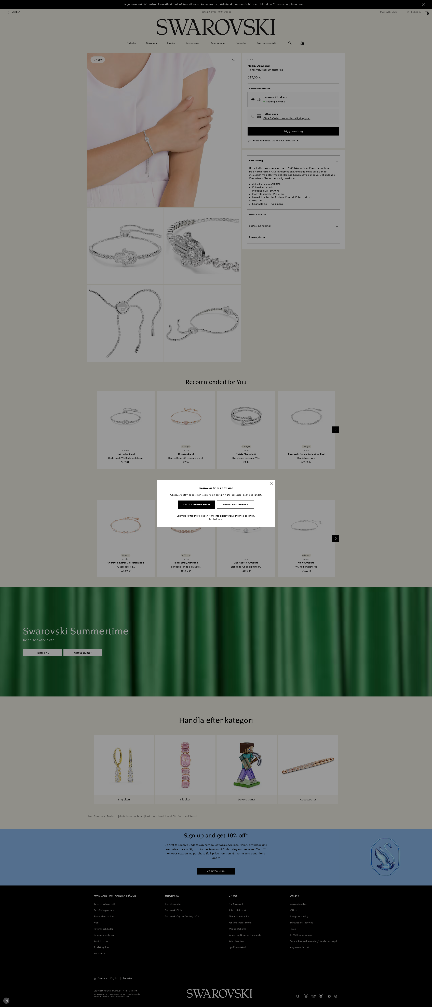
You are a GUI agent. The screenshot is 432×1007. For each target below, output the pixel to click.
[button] (271, 483)
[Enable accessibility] (6, 1001)
